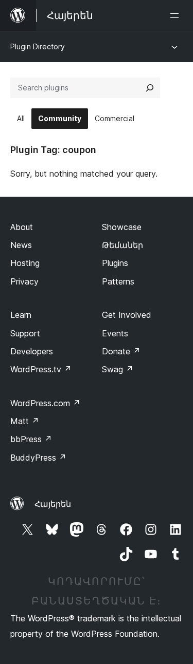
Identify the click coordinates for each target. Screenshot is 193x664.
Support (25, 333)
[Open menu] (176, 15)
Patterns (118, 281)
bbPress (31, 439)
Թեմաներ (122, 245)
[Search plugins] (149, 88)
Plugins (115, 263)
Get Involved (126, 315)
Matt (24, 421)
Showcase (122, 227)
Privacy (24, 281)
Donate (121, 351)
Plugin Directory (37, 46)
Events (115, 333)
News (21, 245)
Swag (117, 369)
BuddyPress (38, 457)
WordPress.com (45, 403)
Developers (31, 351)
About (21, 227)
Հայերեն (52, 504)
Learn (20, 315)
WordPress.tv (41, 369)
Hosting (25, 263)
